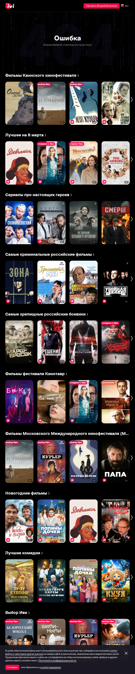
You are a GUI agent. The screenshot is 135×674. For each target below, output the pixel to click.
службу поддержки (50, 667)
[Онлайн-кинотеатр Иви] (10, 6)
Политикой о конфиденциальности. (58, 660)
